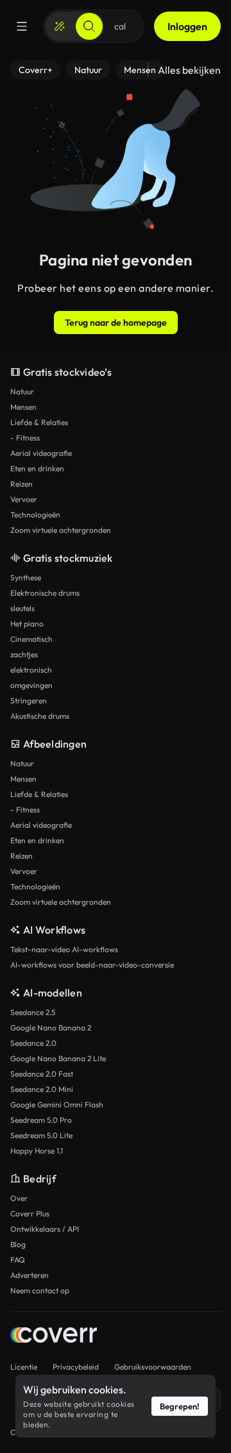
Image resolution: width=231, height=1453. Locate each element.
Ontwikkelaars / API (44, 1229)
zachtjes (24, 654)
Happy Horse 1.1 (36, 1150)
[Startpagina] (53, 1336)
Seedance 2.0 (33, 1043)
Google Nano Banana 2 (50, 1027)
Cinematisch (31, 639)
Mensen (23, 407)
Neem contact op (39, 1290)
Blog (18, 1244)
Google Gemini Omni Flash (56, 1104)
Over (19, 1198)
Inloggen (187, 26)
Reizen (21, 484)
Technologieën (35, 514)
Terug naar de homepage (116, 322)
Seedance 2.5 (32, 1012)
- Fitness (25, 437)
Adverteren (29, 1275)
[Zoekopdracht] (89, 26)
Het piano (27, 623)
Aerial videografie (41, 453)
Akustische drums (39, 716)
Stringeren (28, 700)
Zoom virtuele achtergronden (60, 530)
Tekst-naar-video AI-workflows (64, 949)
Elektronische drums (45, 593)
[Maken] (59, 26)
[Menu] (21, 26)
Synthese (25, 577)
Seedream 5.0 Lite (41, 1135)
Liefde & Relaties (39, 422)
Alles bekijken (189, 69)
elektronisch (31, 670)
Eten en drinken (37, 468)
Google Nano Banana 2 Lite (58, 1058)
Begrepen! (180, 1406)
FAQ (17, 1259)
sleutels (22, 608)
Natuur (22, 391)
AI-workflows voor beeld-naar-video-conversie (92, 965)
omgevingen (31, 685)
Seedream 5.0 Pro (41, 1120)
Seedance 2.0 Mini (41, 1089)
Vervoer (23, 499)
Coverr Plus (29, 1213)
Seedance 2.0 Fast (41, 1074)
